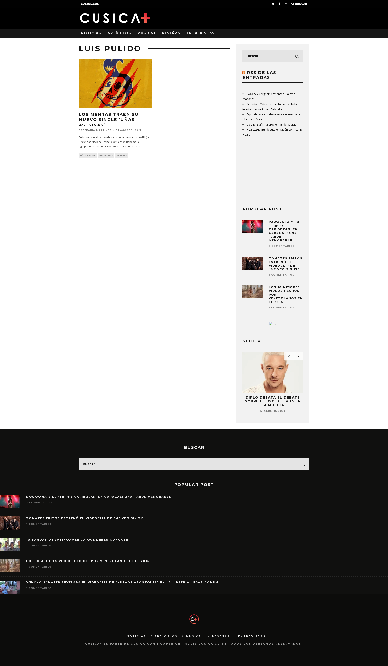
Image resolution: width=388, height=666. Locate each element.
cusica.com (90, 3)
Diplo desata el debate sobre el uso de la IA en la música (273, 401)
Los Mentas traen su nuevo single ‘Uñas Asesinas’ (109, 119)
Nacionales (106, 155)
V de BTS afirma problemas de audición (272, 124)
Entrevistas (201, 33)
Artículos (119, 33)
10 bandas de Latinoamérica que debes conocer (77, 539)
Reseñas (171, 33)
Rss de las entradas (259, 75)
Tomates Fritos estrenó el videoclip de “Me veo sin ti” (286, 264)
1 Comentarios (281, 274)
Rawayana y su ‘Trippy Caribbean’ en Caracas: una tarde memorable (284, 231)
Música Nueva (88, 155)
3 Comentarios (282, 246)
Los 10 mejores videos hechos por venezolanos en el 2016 (88, 561)
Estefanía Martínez (95, 130)
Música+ (146, 33)
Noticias (91, 33)
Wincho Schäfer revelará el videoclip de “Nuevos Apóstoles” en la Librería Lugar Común (122, 582)
